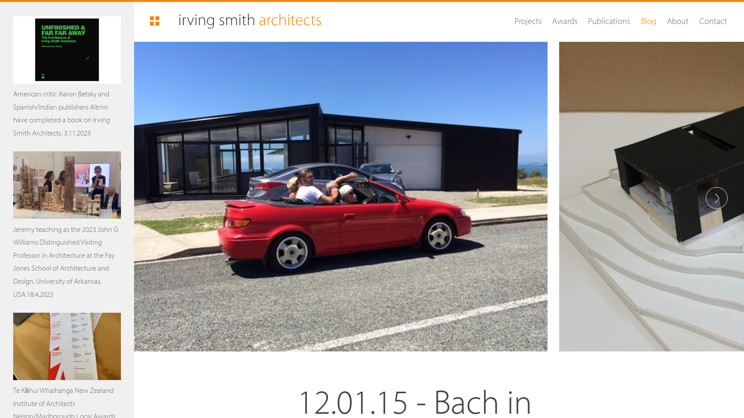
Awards (564, 20)
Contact (713, 20)
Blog (648, 20)
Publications (609, 20)
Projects (527, 20)
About (678, 20)
